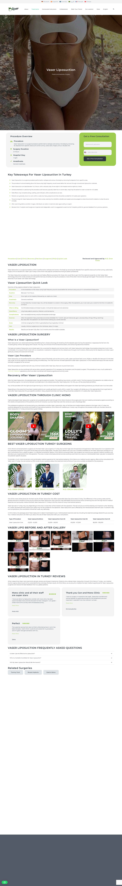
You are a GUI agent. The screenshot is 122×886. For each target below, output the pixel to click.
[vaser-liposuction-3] (61, 541)
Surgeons (47, 258)
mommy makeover (14, 371)
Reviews (39, 258)
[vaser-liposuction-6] (18, 562)
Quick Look (62, 258)
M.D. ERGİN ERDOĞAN (73, 489)
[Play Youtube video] (33, 426)
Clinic (24, 258)
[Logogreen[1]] (14, 9)
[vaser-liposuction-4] (82, 541)
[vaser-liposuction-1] (18, 541)
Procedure (12, 258)
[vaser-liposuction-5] (104, 541)
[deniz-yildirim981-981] (47, 476)
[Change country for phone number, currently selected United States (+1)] (85, 152)
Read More (15, 605)
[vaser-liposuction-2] (39, 541)
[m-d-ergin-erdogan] (75, 476)
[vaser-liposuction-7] (39, 562)
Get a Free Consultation (95, 159)
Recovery (31, 258)
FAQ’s (55, 258)
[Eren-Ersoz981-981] (20, 476)
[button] (113, 9)
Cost (19, 258)
